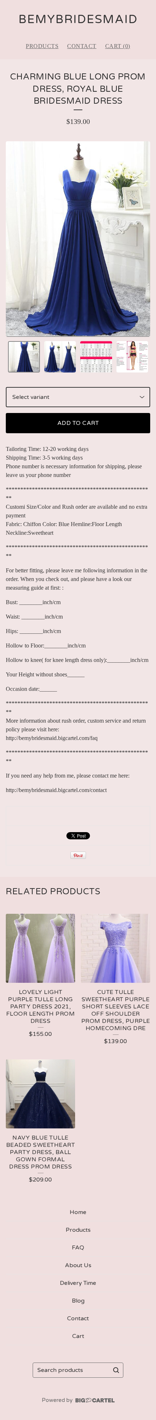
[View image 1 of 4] (24, 357)
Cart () (117, 46)
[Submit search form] (116, 1370)
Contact (82, 46)
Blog (78, 1300)
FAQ (78, 1247)
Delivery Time (78, 1283)
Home (78, 1212)
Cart (78, 1336)
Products (42, 46)
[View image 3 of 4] (96, 357)
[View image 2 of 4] (60, 357)
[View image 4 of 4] (132, 357)
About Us (78, 1265)
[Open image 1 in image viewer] (78, 239)
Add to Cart (78, 423)
